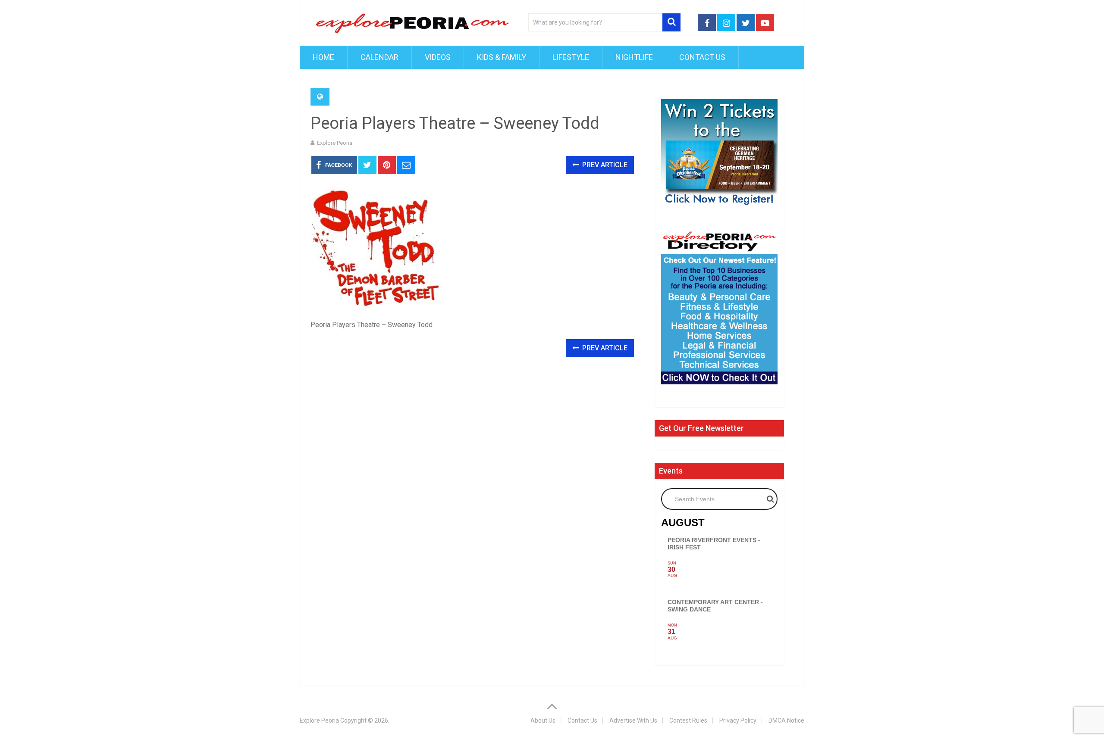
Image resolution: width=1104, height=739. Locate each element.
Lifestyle (570, 57)
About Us (542, 720)
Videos (438, 57)
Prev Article (603, 165)
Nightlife (634, 57)
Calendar (379, 57)
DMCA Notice (786, 720)
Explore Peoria (334, 143)
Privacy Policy (737, 720)
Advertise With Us (633, 720)
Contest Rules (688, 720)
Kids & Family (501, 57)
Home (323, 57)
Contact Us (702, 57)
